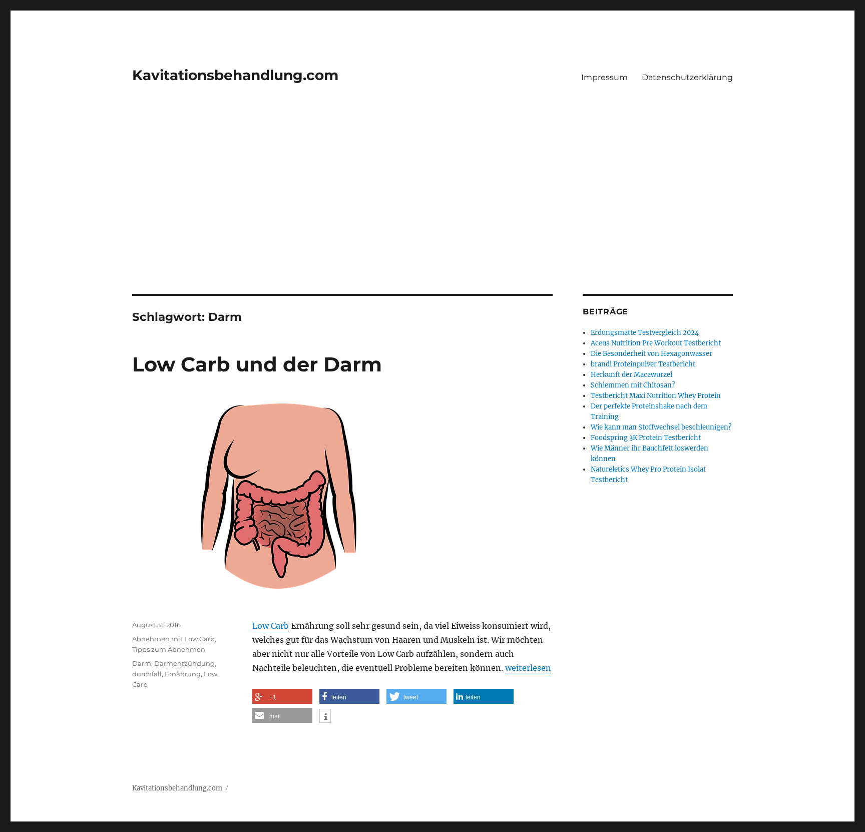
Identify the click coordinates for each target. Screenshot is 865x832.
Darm (141, 663)
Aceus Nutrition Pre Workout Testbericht (656, 343)
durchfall (147, 674)
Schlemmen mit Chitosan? (633, 385)
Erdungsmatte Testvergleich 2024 (645, 332)
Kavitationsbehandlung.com (235, 75)
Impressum (604, 77)
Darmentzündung (184, 663)
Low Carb (270, 626)
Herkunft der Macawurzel (631, 374)
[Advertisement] (432, 220)
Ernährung (183, 674)
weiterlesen (528, 668)
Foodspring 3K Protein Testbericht (646, 438)
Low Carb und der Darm (257, 364)
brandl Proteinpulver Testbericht (643, 364)
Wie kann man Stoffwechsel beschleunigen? (661, 427)
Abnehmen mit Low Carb (173, 639)
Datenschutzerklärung (687, 77)
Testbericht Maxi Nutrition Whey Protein (656, 395)
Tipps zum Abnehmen (168, 649)
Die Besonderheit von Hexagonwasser (651, 353)
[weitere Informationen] (325, 716)
